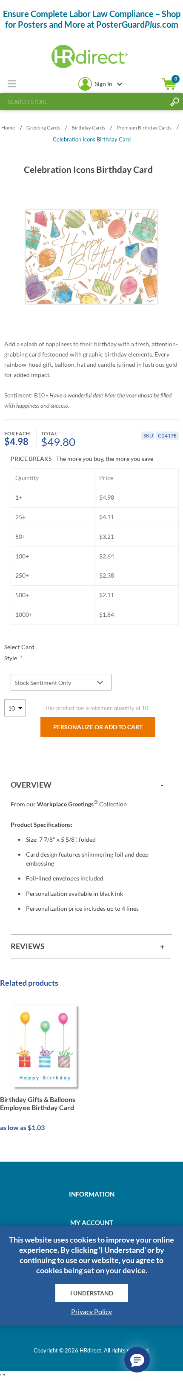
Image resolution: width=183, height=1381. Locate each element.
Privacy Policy (91, 1311)
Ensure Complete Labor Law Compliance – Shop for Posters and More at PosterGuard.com (91, 19)
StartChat (137, 1359)
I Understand (91, 1293)
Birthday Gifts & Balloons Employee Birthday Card (37, 1103)
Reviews (28, 946)
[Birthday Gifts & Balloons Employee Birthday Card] (45, 1046)
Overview (31, 784)
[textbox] (83, 101)
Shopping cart (169, 84)
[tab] (91, 785)
